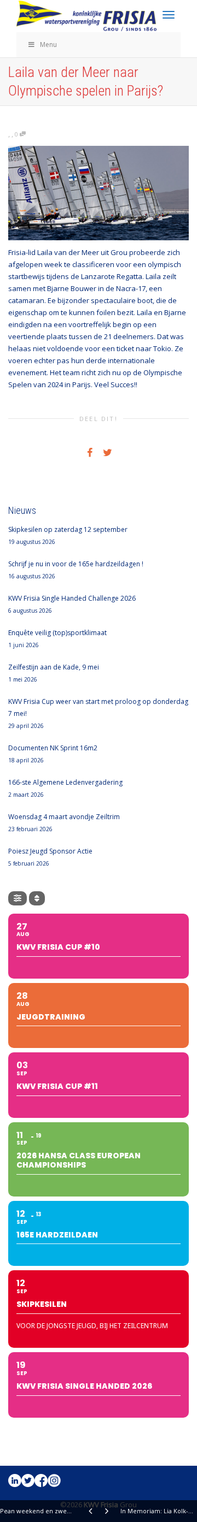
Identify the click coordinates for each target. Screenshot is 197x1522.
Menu (48, 44)
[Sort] (37, 898)
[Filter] (17, 898)
